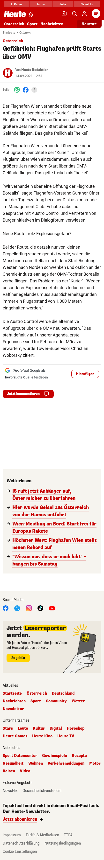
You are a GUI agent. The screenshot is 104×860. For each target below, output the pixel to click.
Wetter (78, 701)
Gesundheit (13, 763)
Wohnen (35, 763)
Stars (8, 728)
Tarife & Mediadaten (42, 835)
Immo (41, 4)
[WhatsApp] (17, 89)
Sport (32, 24)
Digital (56, 728)
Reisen (9, 771)
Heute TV (65, 736)
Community (56, 701)
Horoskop (75, 728)
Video (25, 771)
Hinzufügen (85, 374)
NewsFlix (87, 4)
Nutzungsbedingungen (63, 843)
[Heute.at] (15, 14)
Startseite (9, 32)
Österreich (14, 24)
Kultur (39, 728)
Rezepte (79, 755)
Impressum (12, 835)
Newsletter (13, 708)
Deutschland (63, 693)
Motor (95, 763)
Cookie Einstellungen (20, 851)
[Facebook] (26, 89)
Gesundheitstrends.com (41, 790)
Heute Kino (42, 736)
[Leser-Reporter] (64, 13)
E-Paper (16, 4)
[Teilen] (34, 90)
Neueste (89, 24)
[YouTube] (52, 607)
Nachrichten (14, 701)
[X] (17, 607)
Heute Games (15, 736)
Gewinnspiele (54, 755)
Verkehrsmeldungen (66, 763)
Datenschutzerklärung (21, 843)
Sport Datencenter (20, 755)
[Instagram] (29, 607)
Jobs (62, 4)
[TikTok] (40, 607)
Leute (23, 728)
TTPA (68, 835)
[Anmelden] (84, 13)
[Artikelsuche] (74, 13)
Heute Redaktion (34, 70)
